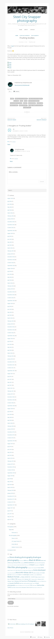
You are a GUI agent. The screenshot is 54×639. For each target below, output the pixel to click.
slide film (21, 583)
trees (35, 585)
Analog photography (21, 98)
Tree (33, 585)
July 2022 (9, 341)
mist (20, 577)
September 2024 (11, 265)
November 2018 (11, 467)
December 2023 (11, 291)
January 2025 (10, 253)
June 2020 (10, 414)
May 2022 (10, 347)
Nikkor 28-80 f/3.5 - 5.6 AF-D (28, 577)
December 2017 (11, 496)
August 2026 (10, 198)
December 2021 (11, 361)
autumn (16, 100)
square (34, 583)
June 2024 (10, 274)
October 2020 (10, 402)
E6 (39, 564)
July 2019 (9, 446)
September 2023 (11, 300)
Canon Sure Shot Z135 (21, 565)
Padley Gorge (14, 105)
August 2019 (10, 443)
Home (20, 29)
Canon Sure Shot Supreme (39, 562)
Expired (42, 565)
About (26, 29)
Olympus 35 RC (21, 579)
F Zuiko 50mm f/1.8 (18, 570)
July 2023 (9, 306)
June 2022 (10, 344)
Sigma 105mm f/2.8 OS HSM (35, 105)
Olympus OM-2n (34, 579)
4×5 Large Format (15, 541)
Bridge (12, 562)
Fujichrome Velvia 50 (16, 103)
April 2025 (10, 245)
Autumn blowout (41, 119)
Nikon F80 (39, 103)
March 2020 (10, 423)
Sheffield (16, 583)
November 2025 (11, 224)
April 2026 (10, 210)
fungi (25, 103)
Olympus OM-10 (41, 579)
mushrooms (32, 103)
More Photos (10, 627)
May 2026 (10, 207)
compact (32, 565)
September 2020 (11, 405)
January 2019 (10, 464)
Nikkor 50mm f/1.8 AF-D (40, 577)
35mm (16, 35)
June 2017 (10, 513)
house (9, 572)
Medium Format (15, 547)
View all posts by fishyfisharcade (22, 85)
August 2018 (10, 475)
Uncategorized (11, 550)
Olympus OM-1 (27, 579)
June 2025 (10, 239)
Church (27, 564)
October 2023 (10, 297)
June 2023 (10, 309)
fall (21, 100)
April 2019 (10, 455)
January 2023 (10, 324)
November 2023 (11, 294)
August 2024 (10, 268)
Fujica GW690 (41, 567)
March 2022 (10, 353)
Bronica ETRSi (17, 562)
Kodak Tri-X (20, 574)
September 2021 (11, 370)
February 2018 (11, 490)
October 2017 (10, 502)
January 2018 (10, 493)
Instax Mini (14, 544)
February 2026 (11, 216)
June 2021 (10, 379)
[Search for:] (27, 190)
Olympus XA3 (18, 581)
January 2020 (10, 429)
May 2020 (10, 417)
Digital (10, 529)
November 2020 (11, 399)
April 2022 (10, 350)
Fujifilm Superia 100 (11, 570)
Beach (27, 560)
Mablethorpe (39, 574)
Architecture (21, 560)
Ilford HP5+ (20, 573)
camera (26, 562)
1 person (13, 141)
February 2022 (11, 356)
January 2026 (10, 218)
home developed (39, 570)
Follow (10, 602)
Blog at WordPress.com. (27, 632)
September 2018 (11, 472)
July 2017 (9, 510)
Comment (42, 181)
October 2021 (10, 367)
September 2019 (11, 440)
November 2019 (11, 434)
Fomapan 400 (35, 567)
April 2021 (10, 385)
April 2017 (10, 519)
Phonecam (14, 532)
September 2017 (11, 505)
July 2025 (9, 236)
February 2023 (11, 321)
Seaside (12, 583)
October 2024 (10, 262)
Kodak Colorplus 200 (37, 572)
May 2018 (10, 481)
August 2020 (10, 408)
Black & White (35, 560)
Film (26, 100)
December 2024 (11, 256)
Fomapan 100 (30, 567)
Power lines (39, 581)
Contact (32, 29)
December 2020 (11, 397)
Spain (31, 583)
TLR (31, 585)
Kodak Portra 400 (15, 574)
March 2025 (10, 248)
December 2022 (11, 326)
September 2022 (11, 335)
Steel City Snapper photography (27, 19)
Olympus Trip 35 (11, 581)
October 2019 (10, 437)
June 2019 (10, 449)
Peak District (23, 105)
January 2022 (10, 359)
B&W (25, 560)
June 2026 (10, 204)
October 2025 (10, 227)
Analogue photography (35, 98)
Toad (12, 46)
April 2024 (10, 280)
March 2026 (10, 213)
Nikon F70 (9, 579)
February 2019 (11, 461)
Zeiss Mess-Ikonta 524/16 (16, 587)
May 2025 (10, 242)
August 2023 (10, 303)
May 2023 (10, 312)
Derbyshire (37, 564)
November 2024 (11, 259)
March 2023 (10, 318)
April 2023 (10, 315)
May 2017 (10, 516)
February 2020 (11, 426)
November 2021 (11, 364)
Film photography (25, 35)
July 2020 (9, 411)
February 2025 (11, 251)
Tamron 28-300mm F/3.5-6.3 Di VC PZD (22, 585)
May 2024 (10, 277)
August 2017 (10, 508)
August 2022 (10, 338)
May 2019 (10, 452)
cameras (31, 562)
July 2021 (9, 376)
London (35, 574)
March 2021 (10, 388)
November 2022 (11, 329)
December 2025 (11, 221)
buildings (22, 562)
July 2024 (9, 271)
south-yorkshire (26, 583)
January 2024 (10, 288)
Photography (35, 35)
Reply (9, 144)
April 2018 (10, 484)
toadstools (27, 107)
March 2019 (10, 458)
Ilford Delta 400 (12, 572)
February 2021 (11, 391)
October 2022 (10, 332)
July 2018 (9, 478)
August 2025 (10, 233)
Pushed (42, 581)
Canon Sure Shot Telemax (12, 564)
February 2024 (11, 286)
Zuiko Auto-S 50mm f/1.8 (37, 587)
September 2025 (11, 230)
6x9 (8, 557)
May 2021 (10, 382)
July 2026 (9, 201)
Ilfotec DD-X (28, 573)
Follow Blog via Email (15, 592)
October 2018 (10, 470)
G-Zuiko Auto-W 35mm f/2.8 (27, 570)
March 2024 (10, 283)
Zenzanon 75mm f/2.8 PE (27, 587)
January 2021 (10, 394)
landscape (26, 574)
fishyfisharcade (32, 42)
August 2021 (10, 373)
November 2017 (11, 499)
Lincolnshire (31, 574)
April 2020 (10, 420)
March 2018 (10, 487)
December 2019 (11, 432)
